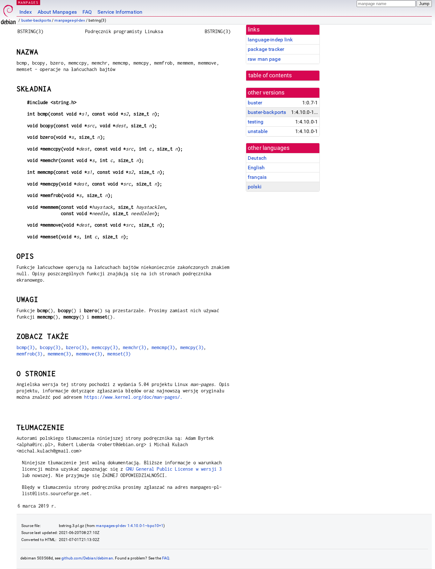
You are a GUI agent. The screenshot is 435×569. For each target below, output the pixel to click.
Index (25, 12)
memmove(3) (89, 353)
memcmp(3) (163, 347)
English (256, 168)
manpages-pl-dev (69, 20)
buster (255, 103)
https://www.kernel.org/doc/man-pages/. (133, 397)
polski (254, 187)
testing (255, 122)
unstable (257, 131)
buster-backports (36, 20)
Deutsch (257, 158)
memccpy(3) (105, 347)
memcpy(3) (191, 347)
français (257, 177)
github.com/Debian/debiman (87, 558)
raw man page (264, 59)
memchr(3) (134, 347)
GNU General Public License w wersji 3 (174, 469)
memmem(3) (59, 353)
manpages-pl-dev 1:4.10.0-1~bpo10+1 (129, 525)
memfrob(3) (30, 353)
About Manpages (57, 12)
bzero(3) (76, 347)
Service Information (119, 12)
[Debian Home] (8, 13)
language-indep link (270, 40)
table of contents (270, 75)
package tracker (266, 49)
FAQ (87, 12)
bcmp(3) (26, 347)
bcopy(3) (50, 347)
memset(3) (119, 353)
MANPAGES (28, 2)
